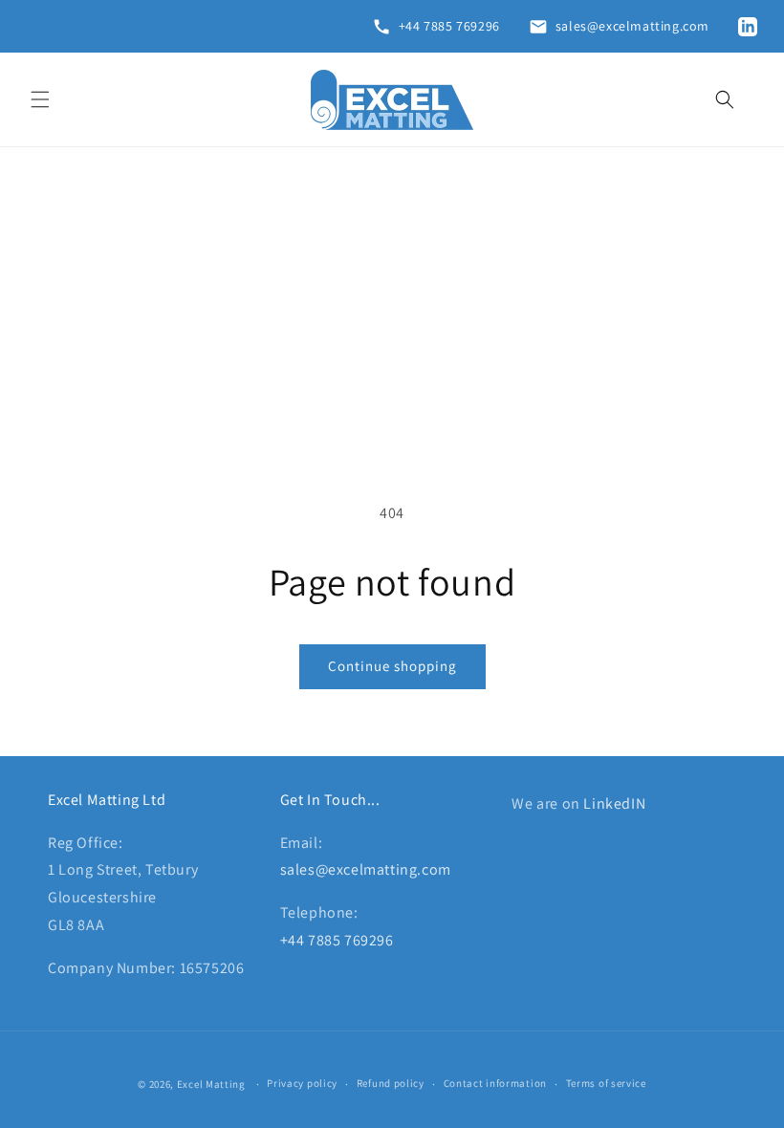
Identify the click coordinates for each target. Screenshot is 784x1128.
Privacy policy (302, 1083)
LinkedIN (614, 803)
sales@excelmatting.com (365, 869)
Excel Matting (211, 1084)
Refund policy (391, 1083)
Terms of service (606, 1083)
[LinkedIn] (751, 26)
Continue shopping (392, 666)
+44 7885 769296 (337, 940)
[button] (40, 99)
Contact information (495, 1083)
